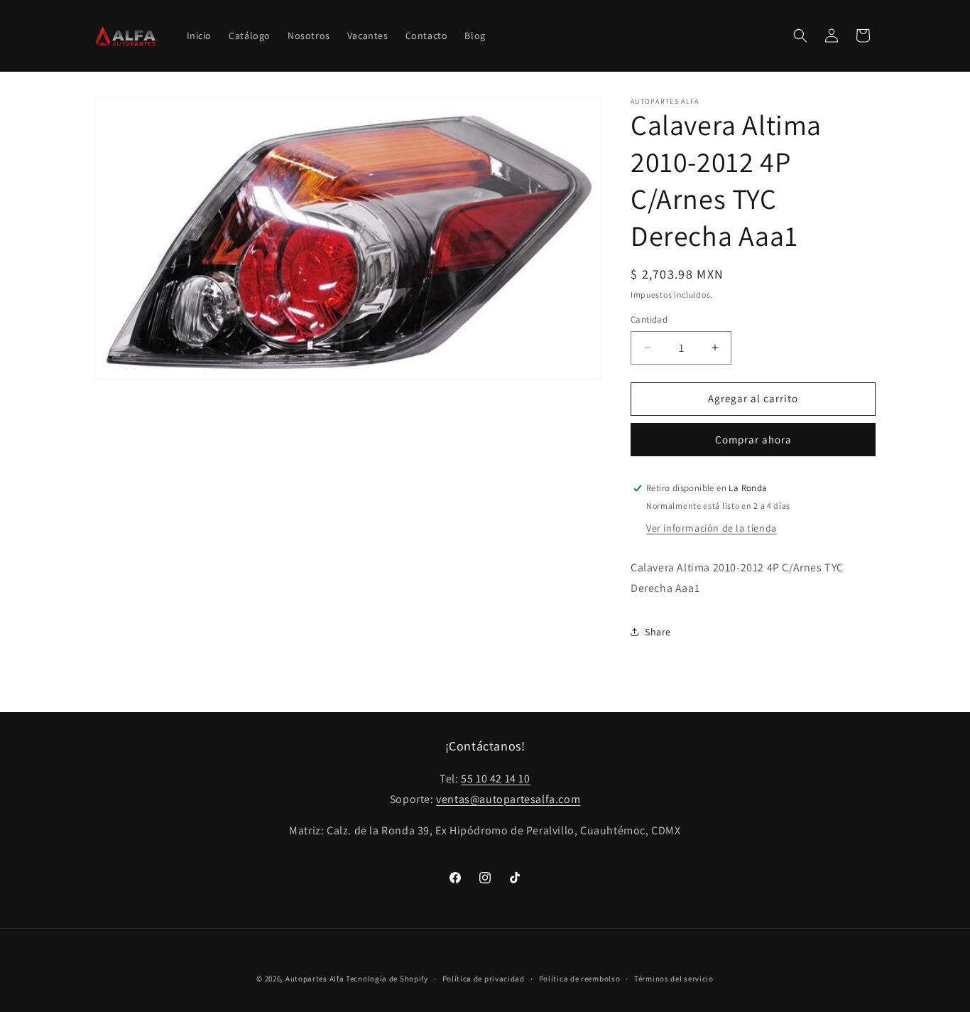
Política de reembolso (580, 979)
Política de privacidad (483, 979)
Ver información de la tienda (711, 528)
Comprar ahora (753, 439)
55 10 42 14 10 (495, 778)
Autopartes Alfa (314, 979)
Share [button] (658, 631)
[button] (800, 35)
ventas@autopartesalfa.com (508, 799)
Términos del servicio (674, 979)
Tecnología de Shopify (387, 979)
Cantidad (649, 319)
